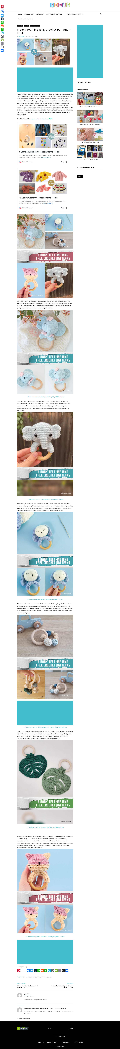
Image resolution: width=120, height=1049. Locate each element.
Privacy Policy (51, 1042)
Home (20, 14)
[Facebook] (2, 12)
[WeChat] (2, 40)
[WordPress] (2, 36)
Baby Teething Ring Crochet (30, 977)
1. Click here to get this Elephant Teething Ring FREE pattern (45, 397)
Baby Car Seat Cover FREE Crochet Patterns (90, 160)
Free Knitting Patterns (75, 15)
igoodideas (21, 36)
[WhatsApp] (2, 29)
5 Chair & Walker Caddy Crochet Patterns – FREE (27, 987)
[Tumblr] (2, 19)
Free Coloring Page (26, 19)
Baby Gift (26, 25)
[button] (100, 14)
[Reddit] (2, 26)
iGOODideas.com (60, 1037)
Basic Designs (28, 14)
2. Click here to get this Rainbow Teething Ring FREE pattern (45, 499)
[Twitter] (2, 15)
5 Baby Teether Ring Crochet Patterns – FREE (90, 124)
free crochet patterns (45, 977)
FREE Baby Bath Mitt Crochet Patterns (90, 142)
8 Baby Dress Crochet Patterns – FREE (41, 119)
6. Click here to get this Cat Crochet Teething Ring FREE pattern (45, 936)
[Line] (2, 22)
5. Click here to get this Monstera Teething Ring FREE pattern (45, 827)
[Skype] (2, 33)
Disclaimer (65, 1042)
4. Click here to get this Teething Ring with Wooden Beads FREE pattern (45, 727)
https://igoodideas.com (29, 996)
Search (71, 1028)
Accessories (20, 25)
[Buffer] (2, 47)
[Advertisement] (45, 80)
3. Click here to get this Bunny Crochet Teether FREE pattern (45, 599)
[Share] (2, 50)
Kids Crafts (40, 14)
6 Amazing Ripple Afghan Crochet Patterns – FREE (62, 987)
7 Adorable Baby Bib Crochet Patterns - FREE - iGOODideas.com (45, 1009)
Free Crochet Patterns (55, 15)
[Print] (2, 43)
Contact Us (79, 1042)
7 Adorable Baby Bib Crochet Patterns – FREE (89, 107)
